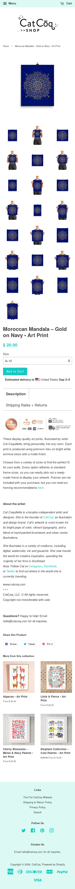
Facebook (50, 566)
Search (38, 812)
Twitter (10, 571)
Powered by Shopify (53, 864)
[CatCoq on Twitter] (23, 831)
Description (16, 393)
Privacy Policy (37, 807)
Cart (69, 3)
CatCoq (36, 864)
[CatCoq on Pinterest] (42, 831)
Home (6, 46)
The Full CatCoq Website (37, 797)
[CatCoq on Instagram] (51, 831)
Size (6, 354)
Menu (12, 3)
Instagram (35, 566)
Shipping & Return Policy (37, 802)
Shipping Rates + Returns (26, 404)
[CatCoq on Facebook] (33, 831)
